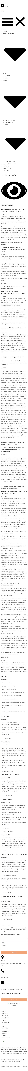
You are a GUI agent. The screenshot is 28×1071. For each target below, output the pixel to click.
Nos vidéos (4, 1018)
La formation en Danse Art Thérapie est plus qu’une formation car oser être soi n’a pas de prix (14, 362)
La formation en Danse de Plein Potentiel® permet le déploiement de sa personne (13, 249)
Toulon (6, 78)
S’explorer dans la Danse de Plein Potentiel (14, 854)
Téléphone (3, 974)
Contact (4, 1020)
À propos (5, 31)
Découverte (5, 165)
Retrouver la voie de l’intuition (10, 774)
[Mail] (2, 983)
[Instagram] (6, 5)
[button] (14, 21)
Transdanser (4, 676)
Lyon (6, 73)
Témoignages (6, 166)
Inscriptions (6, 170)
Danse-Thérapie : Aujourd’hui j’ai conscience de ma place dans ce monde (13, 292)
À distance (7, 75)
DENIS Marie (4, 657)
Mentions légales (6, 1022)
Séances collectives (9, 122)
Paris (6, 77)
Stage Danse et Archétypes (12, 161)
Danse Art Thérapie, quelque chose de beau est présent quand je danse (12, 210)
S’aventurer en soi (6, 799)
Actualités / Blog (7, 168)
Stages (3, 1011)
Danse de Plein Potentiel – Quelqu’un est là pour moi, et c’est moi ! (14, 492)
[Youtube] (2, 5)
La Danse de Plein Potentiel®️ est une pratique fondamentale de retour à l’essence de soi (12, 449)
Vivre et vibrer (5, 716)
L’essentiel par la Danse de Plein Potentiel (13, 879)
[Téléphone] (2, 971)
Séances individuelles (10, 120)
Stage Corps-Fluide (11, 163)
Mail (2, 986)
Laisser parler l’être (6, 831)
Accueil (4, 29)
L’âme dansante (5, 742)
